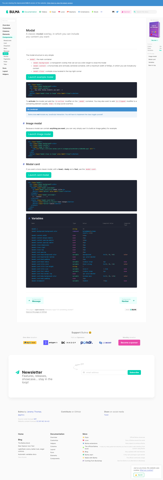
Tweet (106, 415)
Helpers (53, 443)
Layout (52, 449)
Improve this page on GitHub (36, 312)
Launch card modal (38, 175)
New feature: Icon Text (26, 446)
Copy (133, 84)
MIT (35, 419)
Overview (53, 437)
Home (20, 434)
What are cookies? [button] (146, 470)
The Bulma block (24, 443)
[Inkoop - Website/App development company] (69, 342)
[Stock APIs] (50, 342)
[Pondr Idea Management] (87, 342)
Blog (20, 440)
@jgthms (21, 415)
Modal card (152, 59)
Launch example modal (40, 77)
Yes (160, 50)
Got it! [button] (139, 475)
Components (55, 458)
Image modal (153, 56)
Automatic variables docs (27, 454)
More (85, 434)
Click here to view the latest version (60, 3)
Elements (53, 455)
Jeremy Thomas (34, 412)
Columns (53, 446)
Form (52, 452)
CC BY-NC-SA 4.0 (43, 421)
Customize (54, 440)
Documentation (57, 434)
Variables (151, 62)
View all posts (22, 457)
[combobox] (145, 12)
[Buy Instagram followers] (105, 342)
